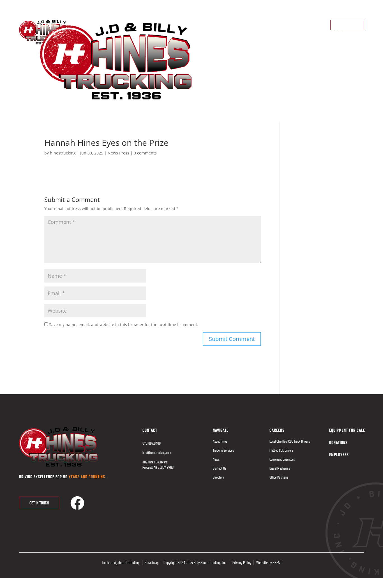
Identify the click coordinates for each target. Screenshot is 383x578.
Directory (218, 477)
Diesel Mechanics (279, 468)
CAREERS (277, 430)
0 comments (145, 153)
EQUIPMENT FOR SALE (32, 5)
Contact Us (219, 468)
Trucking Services (223, 450)
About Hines (220, 441)
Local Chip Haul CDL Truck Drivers (289, 441)
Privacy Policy (241, 562)
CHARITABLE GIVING (68, 5)
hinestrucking (63, 153)
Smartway (151, 562)
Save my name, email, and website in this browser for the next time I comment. (123, 324)
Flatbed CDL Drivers (281, 450)
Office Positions (278, 477)
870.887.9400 (355, 5)
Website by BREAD (269, 562)
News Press (118, 153)
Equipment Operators (282, 459)
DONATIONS (338, 442)
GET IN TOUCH (39, 502)
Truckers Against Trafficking (120, 562)
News (216, 459)
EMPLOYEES (100, 5)
